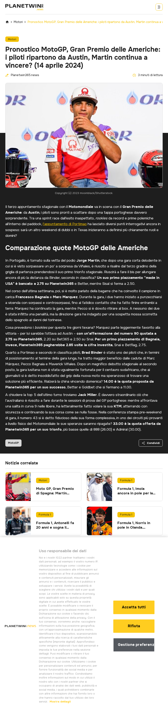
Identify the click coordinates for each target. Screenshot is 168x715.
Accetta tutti (134, 607)
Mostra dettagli (60, 701)
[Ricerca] (159, 7)
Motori (18, 22)
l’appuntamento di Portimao (65, 224)
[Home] (7, 22)
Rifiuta (134, 626)
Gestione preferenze (136, 644)
